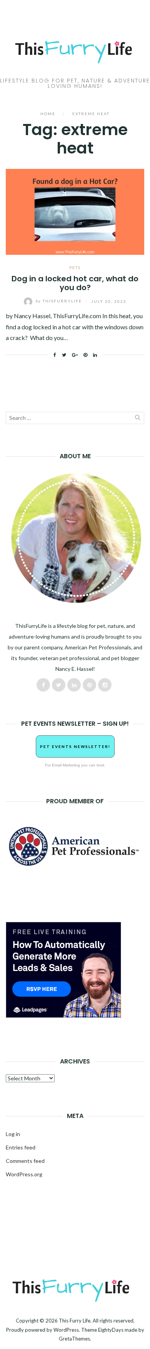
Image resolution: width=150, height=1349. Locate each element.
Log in (13, 1134)
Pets (75, 267)
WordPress (66, 1330)
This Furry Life (74, 1321)
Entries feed (20, 1147)
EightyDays (110, 1330)
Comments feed (25, 1160)
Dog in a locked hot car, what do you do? (75, 283)
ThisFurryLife (59, 301)
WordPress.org (24, 1174)
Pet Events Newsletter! (75, 746)
